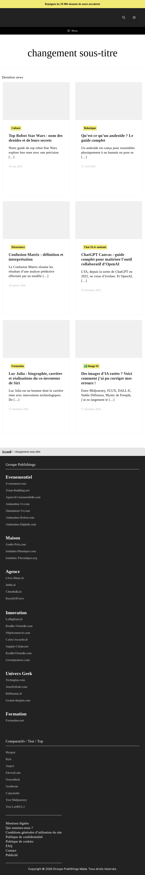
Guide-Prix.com (16, 544)
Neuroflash (13, 779)
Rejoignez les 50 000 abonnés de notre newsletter (72, 4)
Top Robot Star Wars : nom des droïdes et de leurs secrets (35, 138)
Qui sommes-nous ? (19, 828)
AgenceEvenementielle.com (23, 497)
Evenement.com (16, 483)
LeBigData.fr (14, 619)
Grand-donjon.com (18, 700)
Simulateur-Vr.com (18, 510)
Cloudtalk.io (14, 591)
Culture (16, 128)
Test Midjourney (16, 800)
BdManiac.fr (14, 693)
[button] (124, 17)
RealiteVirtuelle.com (19, 653)
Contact (11, 850)
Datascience (18, 247)
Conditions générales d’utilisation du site (34, 832)
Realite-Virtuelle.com (19, 626)
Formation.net (15, 720)
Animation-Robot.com (20, 517)
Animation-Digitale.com (21, 524)
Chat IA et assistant (95, 247)
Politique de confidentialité (24, 837)
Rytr (9, 759)
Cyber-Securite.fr (17, 639)
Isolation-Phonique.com (21, 551)
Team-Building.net (17, 490)
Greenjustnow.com (18, 660)
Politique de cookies (19, 841)
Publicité (12, 855)
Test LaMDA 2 (15, 806)
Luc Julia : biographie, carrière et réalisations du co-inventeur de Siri (35, 378)
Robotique (90, 128)
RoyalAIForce (15, 598)
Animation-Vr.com (17, 504)
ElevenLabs (13, 772)
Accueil (6, 451)
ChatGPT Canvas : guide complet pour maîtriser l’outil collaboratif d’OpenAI (106, 259)
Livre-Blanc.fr (15, 578)
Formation (18, 366)
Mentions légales (17, 823)
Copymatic (13, 793)
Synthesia (12, 786)
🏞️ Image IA (91, 366)
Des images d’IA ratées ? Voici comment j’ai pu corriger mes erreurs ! (106, 378)
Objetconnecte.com (18, 632)
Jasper (10, 766)
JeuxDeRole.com (16, 686)
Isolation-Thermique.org (21, 558)
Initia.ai (10, 584)
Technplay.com (15, 680)
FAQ (9, 846)
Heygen (10, 752)
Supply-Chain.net (17, 646)
